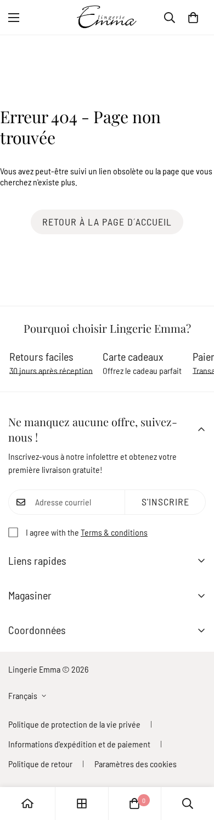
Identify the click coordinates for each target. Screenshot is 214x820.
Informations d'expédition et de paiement (79, 744)
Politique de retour (40, 763)
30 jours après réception (51, 370)
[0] (193, 17)
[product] (27, 803)
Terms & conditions (114, 532)
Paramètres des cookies (135, 763)
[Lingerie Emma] (107, 17)
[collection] (81, 803)
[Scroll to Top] (194, 762)
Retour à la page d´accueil (107, 222)
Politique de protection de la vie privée (74, 724)
